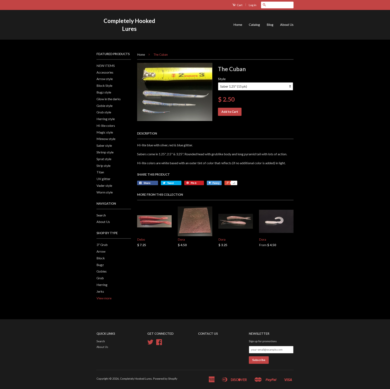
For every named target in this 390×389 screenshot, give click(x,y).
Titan (100, 172)
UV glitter (103, 179)
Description (147, 133)
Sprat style (103, 159)
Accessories (104, 72)
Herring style (105, 119)
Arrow (100, 251)
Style (222, 79)
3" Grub (102, 245)
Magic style (104, 132)
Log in (252, 5)
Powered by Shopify (165, 378)
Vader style (104, 185)
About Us (287, 24)
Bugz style (103, 92)
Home (237, 24)
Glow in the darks (108, 99)
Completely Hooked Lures (129, 24)
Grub (100, 278)
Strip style (103, 165)
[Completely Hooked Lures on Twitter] (150, 343)
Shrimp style (105, 152)
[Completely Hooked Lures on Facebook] (159, 343)
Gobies (101, 271)
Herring (101, 285)
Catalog (254, 24)
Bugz (100, 265)
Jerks (100, 291)
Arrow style (104, 79)
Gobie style (104, 106)
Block (100, 258)
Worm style (104, 192)
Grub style (103, 112)
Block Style (104, 85)
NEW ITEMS (105, 65)
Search (101, 215)
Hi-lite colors (105, 125)
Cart (239, 5)
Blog (270, 24)
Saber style (104, 145)
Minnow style (105, 139)
